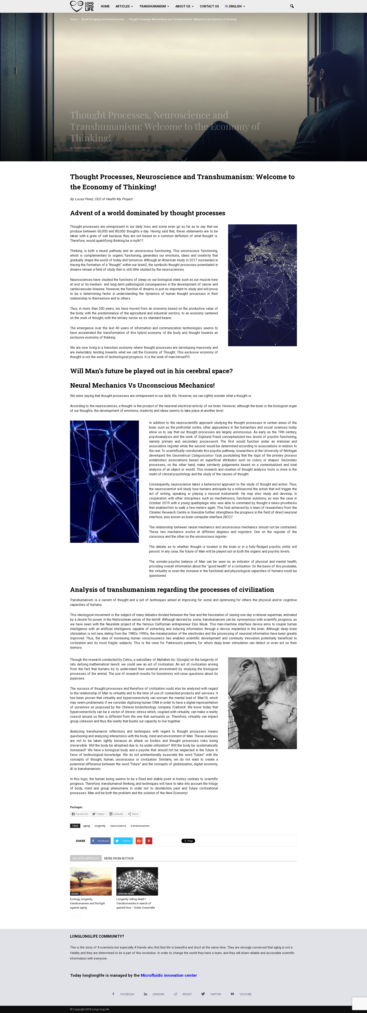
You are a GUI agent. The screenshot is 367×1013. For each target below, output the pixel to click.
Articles (123, 6)
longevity (100, 825)
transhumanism (140, 825)
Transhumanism (152, 6)
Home (105, 6)
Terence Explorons (81, 147)
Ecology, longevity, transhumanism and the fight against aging (87, 903)
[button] (292, 6)
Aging (75, 893)
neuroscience (118, 825)
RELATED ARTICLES (86, 858)
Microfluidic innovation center (169, 975)
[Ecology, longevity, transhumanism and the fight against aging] (91, 881)
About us (182, 6)
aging (86, 825)
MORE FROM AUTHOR (119, 858)
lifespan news (126, 893)
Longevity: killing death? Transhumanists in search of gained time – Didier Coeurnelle (135, 903)
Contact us (209, 6)
